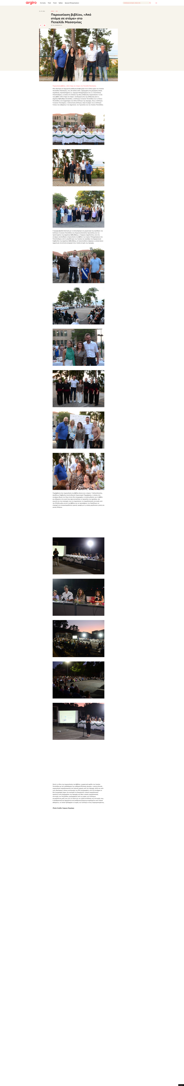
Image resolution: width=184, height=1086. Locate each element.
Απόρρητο (181, 1085)
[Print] (44, 25)
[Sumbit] (150, 3)
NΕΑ (57, 11)
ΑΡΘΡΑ (52, 11)
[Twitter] (48, 25)
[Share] (40, 25)
